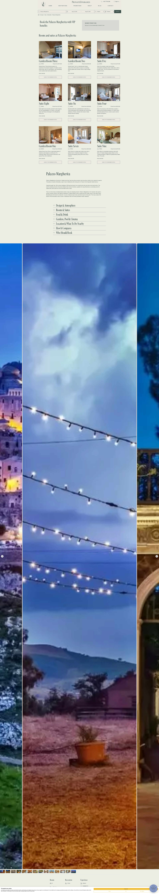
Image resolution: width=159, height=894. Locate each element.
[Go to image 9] (46, 871)
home (50, 5)
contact (110, 5)
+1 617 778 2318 (106, 1)
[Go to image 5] (24, 871)
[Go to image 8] (40, 871)
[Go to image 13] (68, 871)
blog (99, 5)
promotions (77, 5)
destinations (62, 5)
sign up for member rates (50, 77)
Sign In (117, 1)
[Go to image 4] (18, 871)
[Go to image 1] (2, 871)
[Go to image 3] (13, 871)
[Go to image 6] (29, 871)
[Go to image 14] (73, 871)
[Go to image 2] (7, 871)
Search (118, 11)
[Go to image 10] (51, 871)
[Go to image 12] (62, 871)
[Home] (38, 15)
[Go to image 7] (35, 871)
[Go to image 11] (57, 871)
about (90, 5)
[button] (50, 49)
